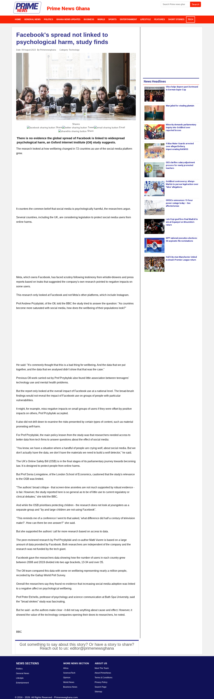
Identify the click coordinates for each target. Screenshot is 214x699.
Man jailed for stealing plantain (180, 106)
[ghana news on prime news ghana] (27, 8)
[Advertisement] (76, 183)
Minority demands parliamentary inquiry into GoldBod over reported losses (181, 128)
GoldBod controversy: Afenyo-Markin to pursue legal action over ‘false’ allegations (182, 184)
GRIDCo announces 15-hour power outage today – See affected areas (179, 203)
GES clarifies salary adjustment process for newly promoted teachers (180, 165)
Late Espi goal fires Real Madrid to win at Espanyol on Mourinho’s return (182, 222)
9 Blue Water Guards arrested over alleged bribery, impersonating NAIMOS (180, 146)
